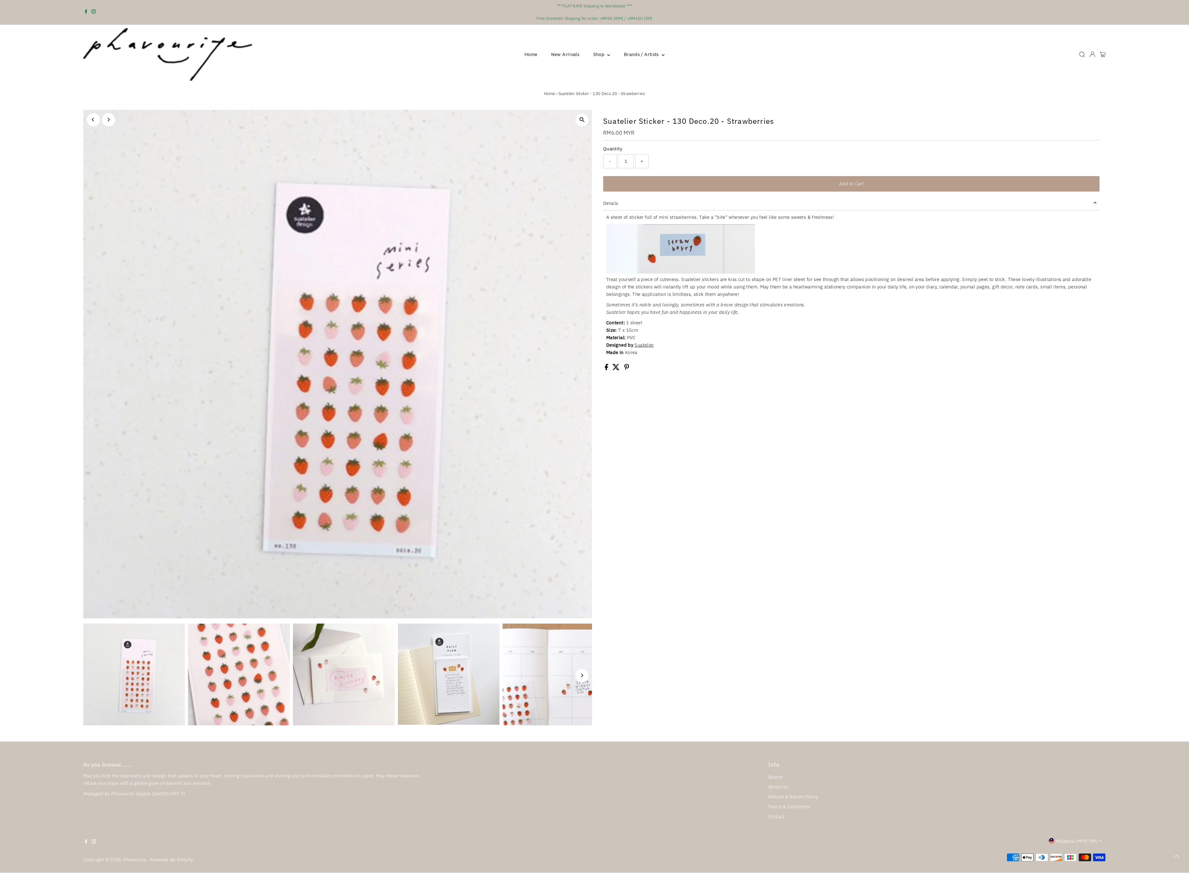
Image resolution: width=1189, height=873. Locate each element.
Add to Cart (851, 184)
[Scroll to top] (1176, 856)
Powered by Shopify (171, 859)
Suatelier (644, 345)
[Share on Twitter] (616, 368)
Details (610, 203)
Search (775, 777)
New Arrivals (565, 54)
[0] (1103, 54)
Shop (599, 54)
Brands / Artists (642, 54)
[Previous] (93, 120)
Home (531, 54)
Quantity (612, 149)
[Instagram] (93, 12)
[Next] (108, 120)
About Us (778, 787)
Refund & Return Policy (793, 797)
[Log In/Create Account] (1092, 54)
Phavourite (134, 859)
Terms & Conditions (789, 807)
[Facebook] (86, 12)
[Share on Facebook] (607, 368)
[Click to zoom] (582, 120)
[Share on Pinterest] (626, 368)
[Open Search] (1082, 54)
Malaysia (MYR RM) (1077, 841)
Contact (776, 816)
